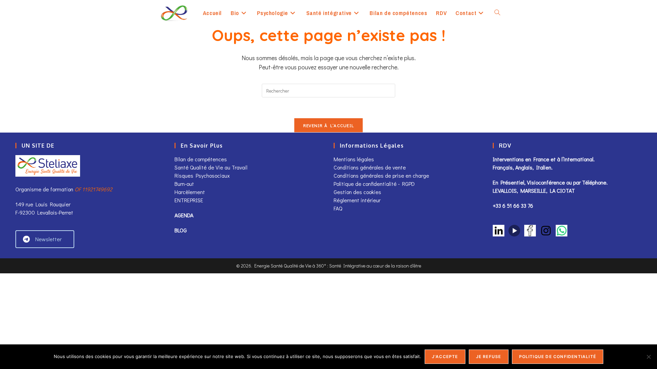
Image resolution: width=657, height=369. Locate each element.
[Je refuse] (648, 356)
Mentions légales (354, 159)
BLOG (181, 230)
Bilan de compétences (201, 159)
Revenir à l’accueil (328, 125)
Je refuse (488, 356)
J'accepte (445, 356)
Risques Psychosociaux (202, 175)
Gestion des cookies (357, 191)
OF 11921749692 (93, 189)
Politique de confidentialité (557, 356)
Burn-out (184, 183)
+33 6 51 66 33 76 (513, 205)
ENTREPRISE (189, 200)
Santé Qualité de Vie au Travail (211, 167)
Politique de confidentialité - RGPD (374, 183)
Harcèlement (190, 191)
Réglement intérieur (357, 200)
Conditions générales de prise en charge (381, 175)
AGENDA (184, 215)
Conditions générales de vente (370, 167)
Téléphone (594, 182)
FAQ (338, 208)
